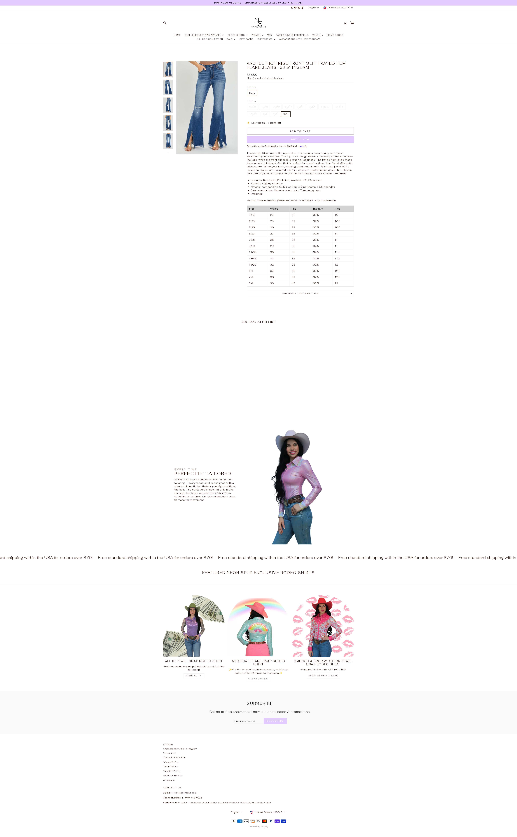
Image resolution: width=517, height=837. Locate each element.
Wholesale (169, 780)
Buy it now (300, 139)
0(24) (252, 106)
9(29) (312, 106)
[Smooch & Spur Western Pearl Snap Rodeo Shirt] (323, 626)
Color (252, 87)
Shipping (252, 78)
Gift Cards (246, 39)
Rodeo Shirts (237, 35)
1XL (265, 114)
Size (251, 101)
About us (168, 744)
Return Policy (170, 766)
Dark (252, 93)
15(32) (253, 114)
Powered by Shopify (258, 827)
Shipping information (300, 293)
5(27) (288, 106)
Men (269, 35)
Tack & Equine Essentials (292, 35)
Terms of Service (172, 775)
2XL (275, 114)
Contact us (265, 39)
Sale (230, 39)
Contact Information (174, 757)
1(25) (264, 106)
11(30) (325, 106)
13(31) (338, 106)
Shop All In (194, 676)
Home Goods (335, 35)
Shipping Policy (172, 771)
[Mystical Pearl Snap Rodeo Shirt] (258, 626)
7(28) (300, 106)
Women (256, 35)
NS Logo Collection (210, 39)
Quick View (185, 395)
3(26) (276, 106)
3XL (285, 114)
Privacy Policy (171, 762)
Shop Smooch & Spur (323, 675)
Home (177, 35)
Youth (316, 35)
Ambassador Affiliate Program (299, 39)
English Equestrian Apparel (203, 35)
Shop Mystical (258, 679)
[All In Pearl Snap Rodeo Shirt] (194, 626)
